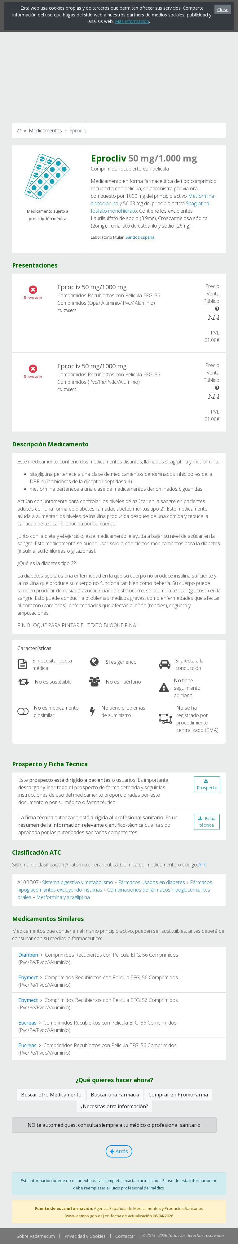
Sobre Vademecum (36, 1236)
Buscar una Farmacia (115, 1094)
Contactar (125, 1236)
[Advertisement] (119, 72)
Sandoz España (140, 237)
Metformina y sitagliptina (63, 897)
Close (222, 9)
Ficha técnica (207, 822)
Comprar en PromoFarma (178, 1094)
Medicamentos (45, 130)
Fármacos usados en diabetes (151, 882)
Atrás (121, 1151)
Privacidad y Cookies (85, 1236)
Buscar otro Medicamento (51, 1094)
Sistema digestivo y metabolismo (77, 882)
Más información (132, 21)
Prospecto (207, 787)
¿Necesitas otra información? (114, 1106)
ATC (202, 864)
